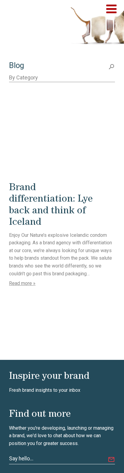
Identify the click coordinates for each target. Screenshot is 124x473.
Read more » (22, 283)
